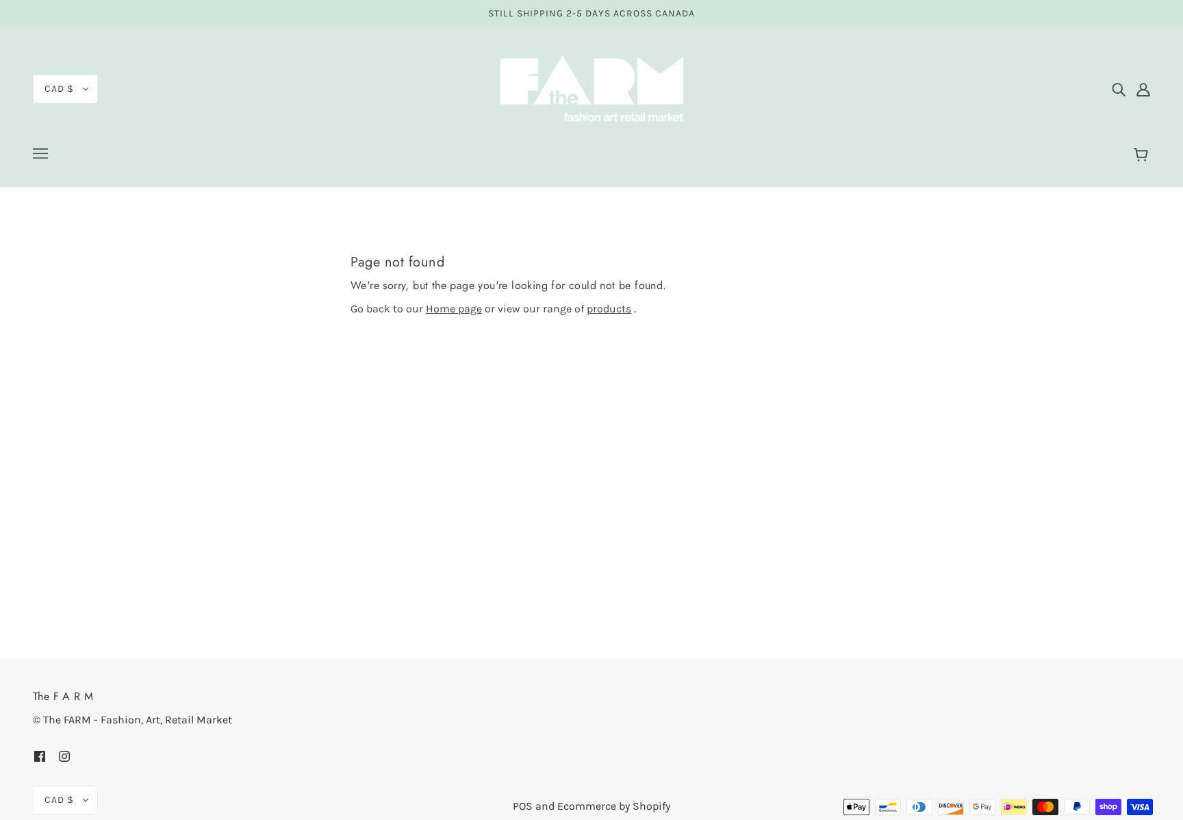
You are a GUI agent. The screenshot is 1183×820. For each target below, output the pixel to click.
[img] (1118, 89)
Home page (454, 308)
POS (523, 805)
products (609, 308)
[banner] (591, 88)
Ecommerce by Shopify (613, 805)
